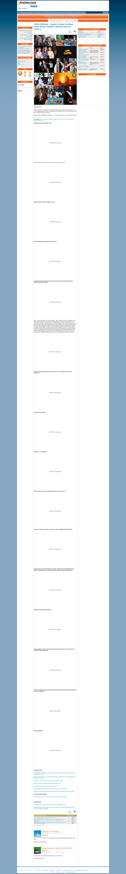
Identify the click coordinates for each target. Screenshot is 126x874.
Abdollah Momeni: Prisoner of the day (82, 63)
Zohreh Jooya (21, 64)
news (30, 73)
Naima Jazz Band (21, 61)
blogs (25, 73)
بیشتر (31, 40)
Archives (38, 870)
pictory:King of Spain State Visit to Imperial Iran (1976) (47, 783)
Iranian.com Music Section (26, 66)
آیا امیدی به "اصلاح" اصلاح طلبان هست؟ (26, 35)
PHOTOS (34, 13)
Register (25, 8)
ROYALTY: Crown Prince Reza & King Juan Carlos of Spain (48, 780)
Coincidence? (81, 32)
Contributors (45, 870)
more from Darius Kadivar (39, 825)
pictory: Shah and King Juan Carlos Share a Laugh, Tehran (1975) (50, 788)
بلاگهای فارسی (30, 77)
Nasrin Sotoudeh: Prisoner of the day (82, 57)
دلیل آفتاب (29, 33)
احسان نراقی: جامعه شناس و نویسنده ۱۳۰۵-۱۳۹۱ (83, 55)
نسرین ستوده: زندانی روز (83, 49)
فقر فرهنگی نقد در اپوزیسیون (25, 30)
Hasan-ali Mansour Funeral (23, 53)
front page (20, 75)
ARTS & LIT (43, 13)
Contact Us (59, 870)
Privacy (58, 872)
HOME (20, 13)
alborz (99, 37)
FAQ (63, 872)
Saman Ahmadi (101, 33)
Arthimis (44, 833)
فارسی (105, 13)
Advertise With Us (68, 870)
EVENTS (81, 13)
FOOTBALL (65, 13)
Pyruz (19, 62)
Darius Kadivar (39, 106)
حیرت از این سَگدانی (82, 36)
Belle (19, 63)
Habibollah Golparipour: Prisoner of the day (83, 69)
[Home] (27, 4)
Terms (52, 872)
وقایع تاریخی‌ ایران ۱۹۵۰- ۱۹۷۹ (24, 48)
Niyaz (19, 60)
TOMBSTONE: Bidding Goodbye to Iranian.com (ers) (45, 817)
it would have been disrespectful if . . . (86, 33)
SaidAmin (100, 35)
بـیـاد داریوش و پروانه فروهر (23, 49)
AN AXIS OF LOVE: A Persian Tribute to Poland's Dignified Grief (49, 804)
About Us (52, 870)
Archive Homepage (70, 872)
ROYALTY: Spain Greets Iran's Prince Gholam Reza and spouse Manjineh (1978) (54, 791)
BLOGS (74, 13)
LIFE (51, 13)
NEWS (57, 13)
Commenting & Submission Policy (81, 870)
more (31, 54)
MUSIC (27, 13)
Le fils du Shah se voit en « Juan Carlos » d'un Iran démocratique (50, 796)
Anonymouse (46, 852)
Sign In (20, 8)
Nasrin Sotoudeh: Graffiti (83, 59)
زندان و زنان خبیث (28, 32)
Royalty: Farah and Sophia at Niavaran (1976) (45, 786)
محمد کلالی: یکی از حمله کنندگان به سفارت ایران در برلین (83, 66)
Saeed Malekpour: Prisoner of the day (82, 51)
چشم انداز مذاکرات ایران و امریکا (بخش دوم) (26, 38)
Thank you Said (81, 37)
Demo (99, 32)
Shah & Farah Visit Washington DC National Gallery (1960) (24, 52)
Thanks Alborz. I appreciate (84, 35)
